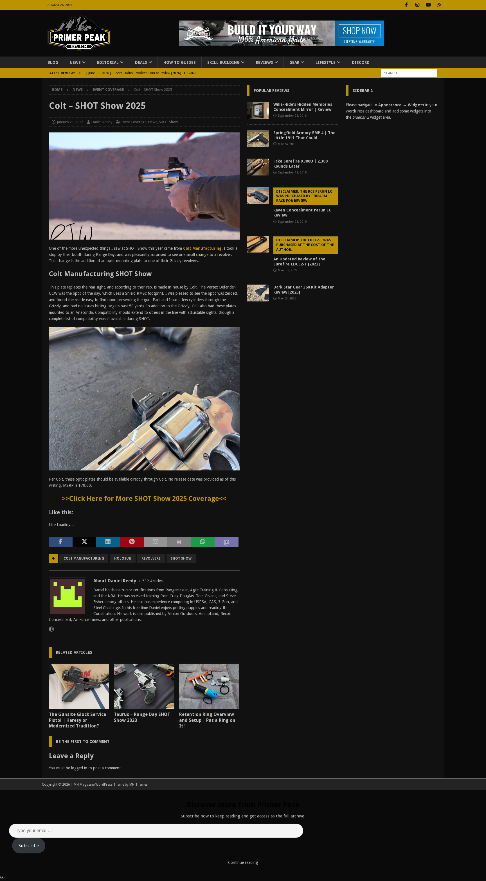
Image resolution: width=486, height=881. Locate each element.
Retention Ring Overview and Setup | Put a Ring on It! (207, 720)
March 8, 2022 (288, 270)
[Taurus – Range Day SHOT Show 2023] (144, 686)
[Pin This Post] (131, 542)
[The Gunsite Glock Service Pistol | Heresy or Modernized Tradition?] (79, 686)
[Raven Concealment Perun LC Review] (258, 195)
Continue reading (243, 862)
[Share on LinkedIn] (108, 542)
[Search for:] (409, 73)
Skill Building (223, 62)
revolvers (151, 558)
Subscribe (29, 845)
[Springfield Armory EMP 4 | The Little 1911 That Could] (258, 138)
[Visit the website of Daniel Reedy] (51, 629)
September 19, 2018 (292, 172)
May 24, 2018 (287, 144)
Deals (141, 62)
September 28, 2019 (292, 222)
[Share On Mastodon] (226, 542)
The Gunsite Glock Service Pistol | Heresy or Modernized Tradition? (77, 720)
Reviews (264, 62)
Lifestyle (326, 62)
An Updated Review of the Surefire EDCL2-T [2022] (303, 252)
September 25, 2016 (292, 116)
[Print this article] (179, 542)
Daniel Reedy (101, 122)
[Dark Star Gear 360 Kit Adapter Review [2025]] (258, 293)
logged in (79, 768)
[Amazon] (439, 5)
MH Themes (138, 785)
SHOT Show (168, 122)
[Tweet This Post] (84, 542)
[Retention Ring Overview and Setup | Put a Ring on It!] (209, 686)
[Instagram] (417, 5)
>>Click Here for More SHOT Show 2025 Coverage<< (144, 499)
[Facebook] (406, 5)
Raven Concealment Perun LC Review (302, 203)
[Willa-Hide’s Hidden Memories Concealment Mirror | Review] (258, 110)
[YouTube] (428, 5)
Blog (53, 62)
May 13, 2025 (287, 298)
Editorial (108, 62)
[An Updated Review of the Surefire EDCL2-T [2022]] (258, 244)
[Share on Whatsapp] (203, 542)
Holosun (122, 558)
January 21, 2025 (70, 122)
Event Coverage (134, 122)
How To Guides (179, 62)
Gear (294, 62)
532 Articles (152, 581)
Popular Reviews (271, 90)
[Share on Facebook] (61, 542)
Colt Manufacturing (202, 248)
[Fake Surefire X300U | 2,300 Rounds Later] (258, 167)
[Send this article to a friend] (155, 542)
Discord (361, 62)
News (75, 62)
